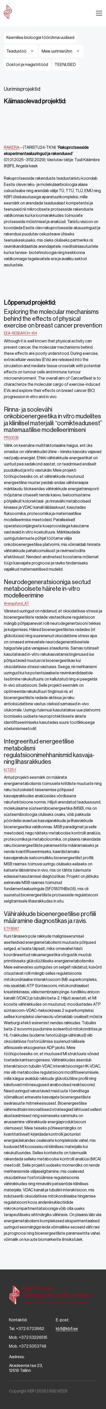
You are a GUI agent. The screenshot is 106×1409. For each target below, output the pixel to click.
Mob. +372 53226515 (28, 1337)
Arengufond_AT (16, 603)
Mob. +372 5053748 (27, 1346)
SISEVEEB (58, 1391)
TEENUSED (65, 64)
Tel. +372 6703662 (26, 1328)
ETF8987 (11, 929)
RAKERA (11, 147)
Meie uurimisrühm (57, 51)
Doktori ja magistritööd (27, 64)
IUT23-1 (10, 770)
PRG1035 (11, 438)
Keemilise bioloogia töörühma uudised (40, 37)
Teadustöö (16, 51)
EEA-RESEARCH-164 (20, 333)
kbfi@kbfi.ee (67, 1328)
